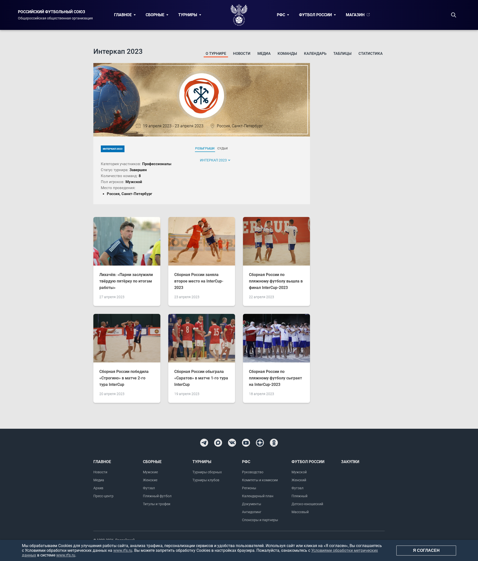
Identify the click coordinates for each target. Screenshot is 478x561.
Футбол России (315, 14)
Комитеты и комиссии (260, 480)
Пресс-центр (103, 496)
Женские (150, 480)
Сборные (155, 14)
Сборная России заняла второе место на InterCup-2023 (198, 281)
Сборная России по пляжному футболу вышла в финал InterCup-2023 (276, 281)
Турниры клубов (205, 480)
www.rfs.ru (122, 550)
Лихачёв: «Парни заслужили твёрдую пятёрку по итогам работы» (126, 281)
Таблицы (342, 53)
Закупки (350, 461)
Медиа (264, 53)
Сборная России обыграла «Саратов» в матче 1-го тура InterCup (201, 378)
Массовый (300, 512)
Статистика (370, 53)
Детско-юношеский (307, 504)
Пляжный (299, 496)
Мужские (150, 472)
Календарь (315, 53)
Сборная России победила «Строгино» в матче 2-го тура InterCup (124, 378)
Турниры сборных (207, 472)
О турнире (216, 53)
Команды (287, 53)
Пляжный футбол (157, 496)
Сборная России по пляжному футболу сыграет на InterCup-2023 (275, 378)
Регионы (249, 488)
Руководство (252, 472)
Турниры (187, 14)
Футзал (149, 488)
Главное (123, 14)
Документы (251, 504)
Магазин (355, 14)
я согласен (426, 550)
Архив (98, 488)
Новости (241, 53)
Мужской (299, 472)
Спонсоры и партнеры (260, 520)
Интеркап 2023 (112, 148)
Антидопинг (251, 512)
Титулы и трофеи (156, 504)
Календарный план (257, 496)
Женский (299, 480)
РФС (281, 14)
